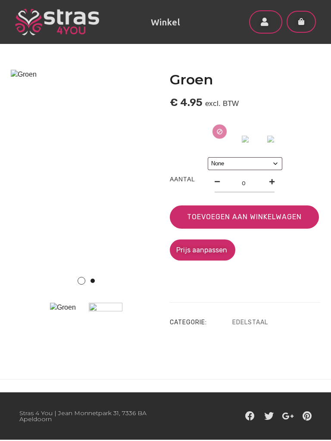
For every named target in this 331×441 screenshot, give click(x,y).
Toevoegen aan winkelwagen (244, 217)
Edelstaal (250, 322)
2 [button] (93, 281)
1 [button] (81, 281)
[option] (86, 182)
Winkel (165, 22)
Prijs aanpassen (202, 250)
